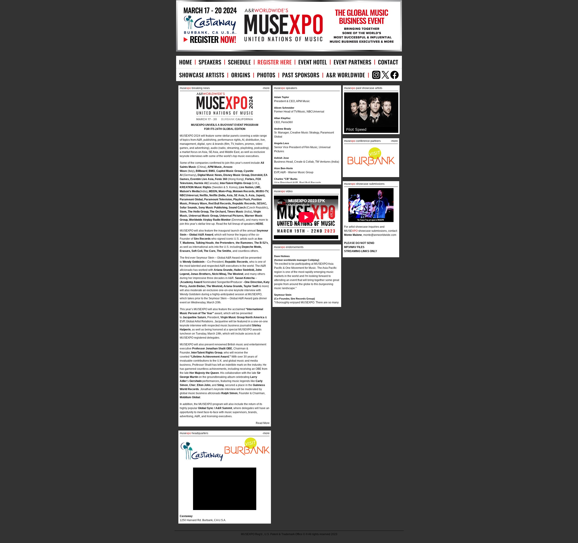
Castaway (186, 516)
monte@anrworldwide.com (379, 234)
